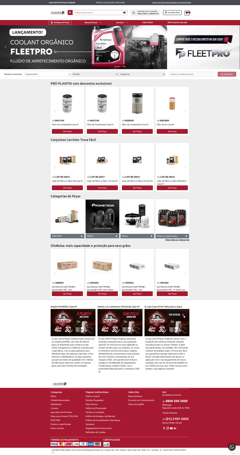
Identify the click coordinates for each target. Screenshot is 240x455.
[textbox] (48, 74)
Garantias (90, 424)
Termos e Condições (95, 412)
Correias (54, 408)
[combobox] (48, 74)
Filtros (125, 236)
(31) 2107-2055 (177, 419)
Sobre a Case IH (93, 396)
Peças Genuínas (135, 396)
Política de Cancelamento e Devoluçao (103, 420)
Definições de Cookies (96, 432)
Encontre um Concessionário (141, 400)
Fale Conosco (92, 404)
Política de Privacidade (96, 408)
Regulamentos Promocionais (99, 428)
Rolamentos (56, 404)
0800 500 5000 (177, 401)
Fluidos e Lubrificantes (167, 236)
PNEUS (90, 236)
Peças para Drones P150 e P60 (64, 416)
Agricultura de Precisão (61, 412)
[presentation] (5, 46)
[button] (145, 12)
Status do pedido (136, 404)
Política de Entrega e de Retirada (100, 416)
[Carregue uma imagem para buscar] (124, 12)
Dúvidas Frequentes (95, 400)
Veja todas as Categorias (177, 240)
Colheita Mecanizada (60, 400)
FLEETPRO (57, 236)
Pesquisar (228, 74)
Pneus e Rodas (57, 428)
